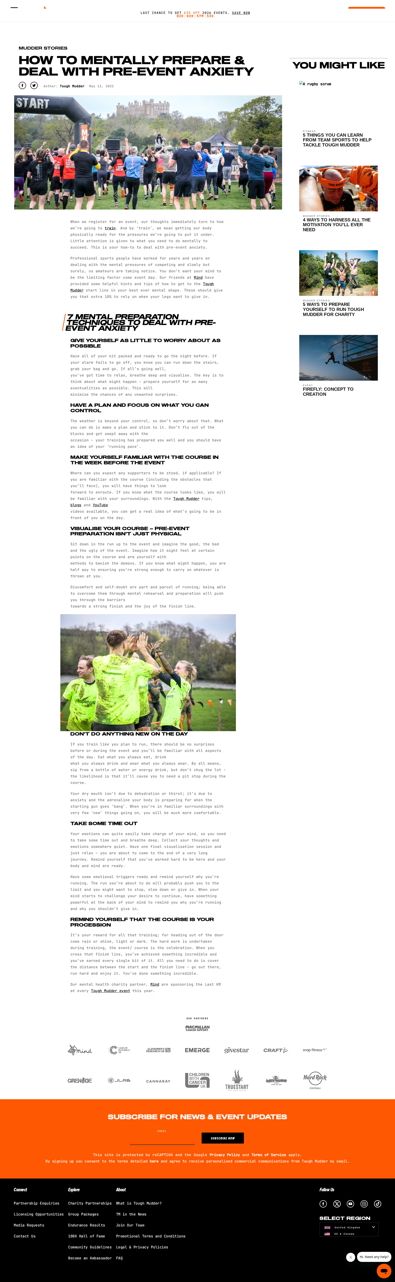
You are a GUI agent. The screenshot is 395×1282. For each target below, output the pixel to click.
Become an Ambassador (90, 1258)
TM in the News (131, 1214)
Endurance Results (86, 1225)
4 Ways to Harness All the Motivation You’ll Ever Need (337, 224)
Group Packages (83, 1214)
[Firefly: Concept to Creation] (338, 379)
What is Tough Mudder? (139, 1203)
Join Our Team (130, 1225)
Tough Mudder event (110, 990)
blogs (75, 505)
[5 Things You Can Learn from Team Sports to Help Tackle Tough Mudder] (315, 86)
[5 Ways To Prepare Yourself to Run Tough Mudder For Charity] (338, 294)
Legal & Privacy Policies (142, 1247)
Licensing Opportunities (39, 1214)
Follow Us (327, 1189)
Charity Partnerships (90, 1203)
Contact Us (24, 1236)
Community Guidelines (90, 1247)
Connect (20, 1189)
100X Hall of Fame (86, 1236)
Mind (198, 277)
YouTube (100, 505)
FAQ (119, 1258)
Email (162, 1131)
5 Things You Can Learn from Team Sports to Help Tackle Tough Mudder (337, 140)
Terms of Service (268, 1154)
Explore (74, 1189)
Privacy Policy (225, 1154)
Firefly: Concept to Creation (328, 392)
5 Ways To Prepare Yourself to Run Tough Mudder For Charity (333, 309)
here (154, 1161)
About (121, 1189)
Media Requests (29, 1225)
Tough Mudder (186, 498)
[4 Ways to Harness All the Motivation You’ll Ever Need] (338, 210)
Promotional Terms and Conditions (151, 1236)
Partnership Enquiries (36, 1203)
